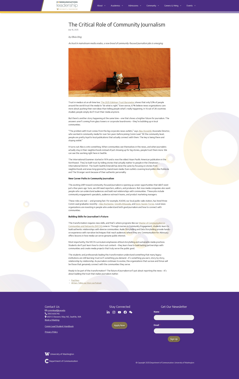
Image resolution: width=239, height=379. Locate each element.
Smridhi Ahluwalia (123, 203)
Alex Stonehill (145, 130)
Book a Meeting (52, 319)
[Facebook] (125, 312)
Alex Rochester (106, 203)
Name (157, 312)
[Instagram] (114, 312)
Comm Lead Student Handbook (59, 326)
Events (190, 5)
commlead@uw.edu (56, 310)
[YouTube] (119, 312)
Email (157, 325)
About (100, 5)
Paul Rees (75, 280)
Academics (115, 5)
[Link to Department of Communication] (69, 361)
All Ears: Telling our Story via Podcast (86, 283)
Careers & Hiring (171, 5)
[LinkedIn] (108, 312)
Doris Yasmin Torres (145, 203)
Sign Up (174, 339)
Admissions (133, 5)
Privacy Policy (51, 331)
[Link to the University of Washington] (69, 354)
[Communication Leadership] (67, 5)
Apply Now (119, 325)
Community (151, 5)
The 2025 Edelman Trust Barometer (118, 102)
